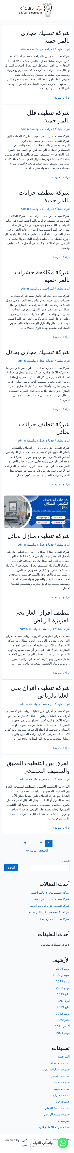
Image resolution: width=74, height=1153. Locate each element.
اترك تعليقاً (63, 49)
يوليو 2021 (63, 1033)
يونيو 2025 (63, 988)
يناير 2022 (63, 1020)
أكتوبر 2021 (62, 1026)
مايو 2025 (63, 994)
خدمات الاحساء (60, 1063)
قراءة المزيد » (61, 97)
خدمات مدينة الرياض (57, 1114)
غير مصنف (47, 629)
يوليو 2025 (63, 981)
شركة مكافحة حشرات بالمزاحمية (49, 912)
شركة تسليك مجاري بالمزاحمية (50, 892)
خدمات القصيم (60, 1076)
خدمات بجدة (62, 1082)
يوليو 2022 (63, 1013)
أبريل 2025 (63, 1001)
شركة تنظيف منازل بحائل (38, 535)
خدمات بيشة (62, 1089)
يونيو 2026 (63, 968)
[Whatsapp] (63, 1143)
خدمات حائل (46, 360)
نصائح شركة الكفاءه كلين (54, 1127)
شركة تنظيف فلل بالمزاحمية (52, 899)
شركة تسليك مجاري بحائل (38, 351)
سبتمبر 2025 (61, 975)
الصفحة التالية (37, 850)
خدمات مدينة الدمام (57, 1108)
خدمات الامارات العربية (55, 1069)
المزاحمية (48, 49)
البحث (66, 861)
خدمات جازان (61, 1095)
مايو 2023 (63, 1007)
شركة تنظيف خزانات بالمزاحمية (50, 905)
